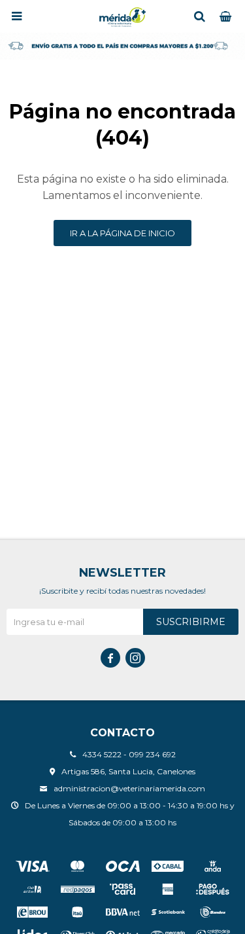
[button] (199, 16)
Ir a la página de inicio (122, 233)
